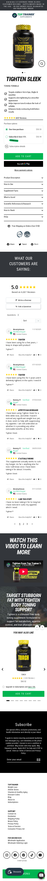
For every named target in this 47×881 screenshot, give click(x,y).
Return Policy (13, 821)
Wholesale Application (16, 840)
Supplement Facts (11, 191)
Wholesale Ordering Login (18, 843)
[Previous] (37, 627)
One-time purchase (16, 129)
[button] (35, 355)
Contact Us (12, 814)
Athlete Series (13, 790)
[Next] (42, 627)
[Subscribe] (38, 759)
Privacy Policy (13, 824)
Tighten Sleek (11, 433)
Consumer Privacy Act (16, 829)
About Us (11, 800)
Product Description (12, 178)
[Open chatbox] (41, 875)
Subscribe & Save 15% (18, 139)
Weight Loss (12, 787)
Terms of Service (14, 826)
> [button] (32, 523)
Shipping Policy (14, 819)
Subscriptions (13, 802)
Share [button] (11, 355)
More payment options (23, 170)
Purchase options (10, 123)
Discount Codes (14, 795)
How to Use (8, 184)
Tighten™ (9, 349)
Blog (9, 797)
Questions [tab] (11, 315)
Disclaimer (12, 816)
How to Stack (9, 210)
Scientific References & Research (17, 204)
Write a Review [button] (24, 300)
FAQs (6, 217)
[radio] (6, 129)
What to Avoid (9, 197)
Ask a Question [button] (24, 306)
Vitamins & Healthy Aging (17, 792)
